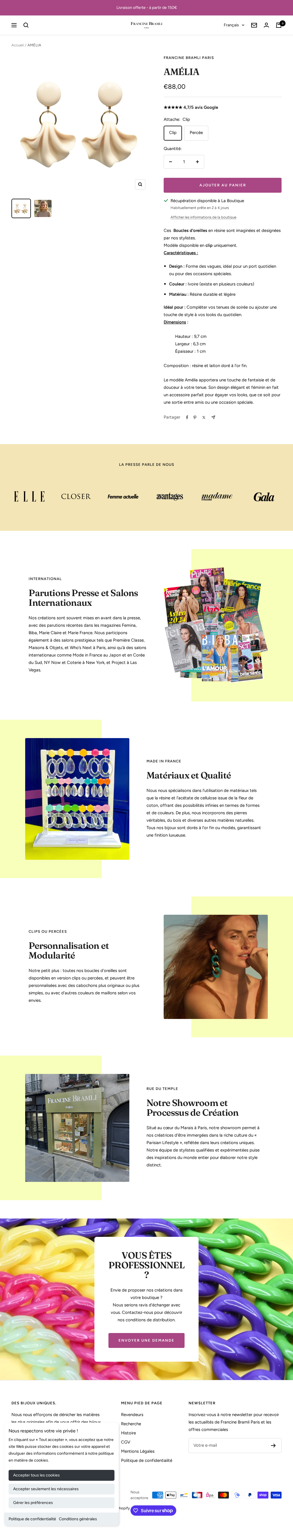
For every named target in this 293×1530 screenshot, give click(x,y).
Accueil (17, 45)
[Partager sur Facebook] (187, 417)
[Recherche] (26, 25)
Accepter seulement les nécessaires (46, 1488)
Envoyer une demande (146, 1340)
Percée (196, 132)
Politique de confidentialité (32, 1519)
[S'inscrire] (273, 1446)
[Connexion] (266, 25)
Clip (173, 132)
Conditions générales (78, 1519)
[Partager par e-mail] (213, 417)
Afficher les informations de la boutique (203, 217)
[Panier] (279, 25)
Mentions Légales (138, 1451)
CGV (125, 1442)
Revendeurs (132, 1414)
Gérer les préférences (33, 1502)
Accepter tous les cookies (36, 1475)
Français (231, 25)
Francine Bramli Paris (189, 58)
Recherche (131, 1423)
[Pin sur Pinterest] (194, 417)
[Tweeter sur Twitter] (203, 417)
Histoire (128, 1433)
